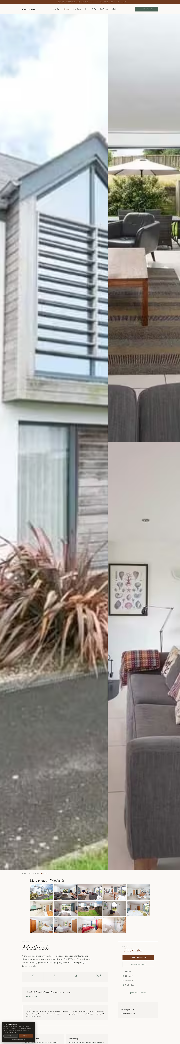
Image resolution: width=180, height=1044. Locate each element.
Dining (94, 9)
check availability (118, 2)
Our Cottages (34, 873)
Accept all (26, 1036)
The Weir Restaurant (138, 1013)
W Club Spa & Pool (138, 1010)
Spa (86, 9)
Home (24, 873)
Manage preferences (18, 1039)
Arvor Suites (77, 9)
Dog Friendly (104, 9)
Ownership (55, 9)
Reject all (10, 1036)
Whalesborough (28, 9)
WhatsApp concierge (139, 993)
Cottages (66, 9)
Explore (114, 9)
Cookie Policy (12, 1032)
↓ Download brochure (138, 964)
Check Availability (146, 9)
